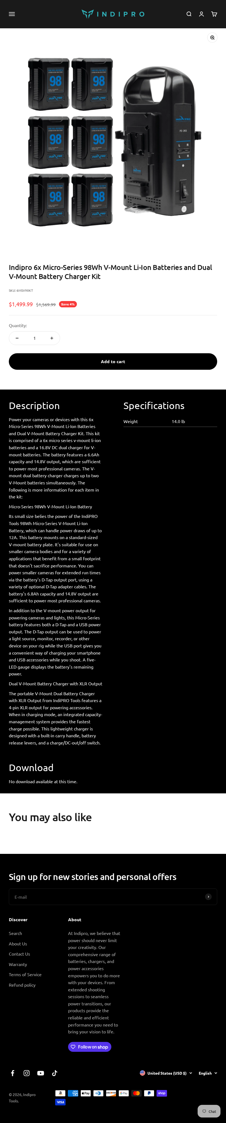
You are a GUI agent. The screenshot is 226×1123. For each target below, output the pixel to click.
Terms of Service (25, 974)
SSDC (193, 1101)
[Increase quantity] (52, 338)
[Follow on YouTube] (40, 1073)
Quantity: (18, 325)
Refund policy (22, 984)
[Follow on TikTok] (54, 1073)
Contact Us (19, 953)
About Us (18, 943)
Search (15, 933)
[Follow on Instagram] (26, 1073)
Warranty (18, 964)
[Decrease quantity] (17, 338)
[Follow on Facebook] (12, 1073)
